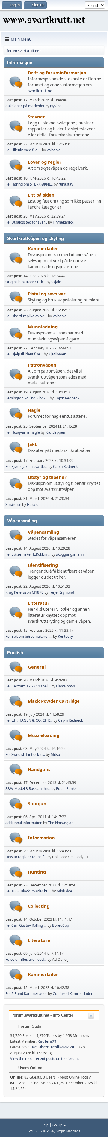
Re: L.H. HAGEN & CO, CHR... (28, 720)
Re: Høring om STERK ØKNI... (29, 184)
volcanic (53, 150)
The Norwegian (61, 822)
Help (45, 1125)
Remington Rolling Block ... (27, 398)
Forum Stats (29, 1026)
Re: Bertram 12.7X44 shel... (27, 686)
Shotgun (37, 803)
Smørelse (13, 504)
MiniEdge (64, 891)
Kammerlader (43, 248)
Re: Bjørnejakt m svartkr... (26, 466)
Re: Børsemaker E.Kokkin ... (27, 554)
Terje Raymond (61, 592)
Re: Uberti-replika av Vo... (26, 316)
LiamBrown (65, 686)
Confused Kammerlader (73, 993)
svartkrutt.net (41, 91)
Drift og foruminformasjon (57, 73)
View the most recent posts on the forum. (44, 1058)
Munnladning (43, 327)
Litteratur (39, 603)
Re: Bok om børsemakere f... (28, 636)
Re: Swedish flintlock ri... (25, 754)
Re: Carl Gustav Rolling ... (25, 925)
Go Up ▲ (59, 1125)
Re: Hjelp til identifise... (24, 354)
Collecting (39, 906)
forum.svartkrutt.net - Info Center (43, 1015)
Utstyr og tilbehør (47, 477)
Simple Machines (68, 1131)
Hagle (34, 410)
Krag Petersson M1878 (24, 592)
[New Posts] (16, 82)
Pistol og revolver (47, 294)
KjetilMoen (57, 354)
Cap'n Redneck (67, 398)
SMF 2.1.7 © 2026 (41, 1131)
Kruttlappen (55, 432)
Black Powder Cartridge (54, 701)
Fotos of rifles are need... (25, 959)
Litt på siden (41, 195)
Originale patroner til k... (25, 281)
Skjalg (56, 281)
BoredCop (60, 925)
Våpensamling (43, 532)
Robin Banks (66, 788)
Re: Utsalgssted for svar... (26, 222)
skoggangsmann (70, 554)
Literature (39, 940)
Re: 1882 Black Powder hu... (28, 891)
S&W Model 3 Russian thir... (27, 788)
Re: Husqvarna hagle (22, 432)
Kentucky (65, 636)
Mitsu (55, 754)
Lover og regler (45, 162)
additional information (23, 822)
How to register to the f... (25, 856)
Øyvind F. (57, 105)
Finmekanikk (63, 222)
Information (41, 838)
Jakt (32, 444)
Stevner (36, 117)
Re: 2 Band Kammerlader (26, 993)
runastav (65, 184)
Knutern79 (47, 1041)
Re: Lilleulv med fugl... (23, 150)
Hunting (37, 872)
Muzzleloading (43, 735)
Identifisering (43, 565)
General (37, 667)
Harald (32, 504)
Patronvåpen (42, 365)
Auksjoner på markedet (24, 105)
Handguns (39, 769)
